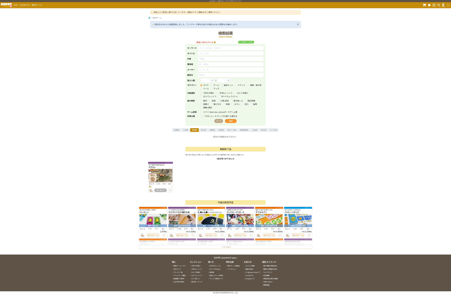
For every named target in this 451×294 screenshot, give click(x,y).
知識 (228, 104)
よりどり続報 (250, 266)
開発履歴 (266, 285)
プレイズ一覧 (178, 272)
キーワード (192, 48)
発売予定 (151, 235)
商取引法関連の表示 (270, 269)
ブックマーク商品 (179, 275)
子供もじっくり (225, 93)
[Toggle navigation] (448, 5)
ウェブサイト (268, 272)
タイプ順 (273, 130)
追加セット (228, 85)
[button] (215, 42)
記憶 (214, 101)
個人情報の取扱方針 (270, 266)
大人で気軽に (242, 93)
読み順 (203, 130)
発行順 (263, 130)
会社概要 (266, 275)
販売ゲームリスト (179, 266)
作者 (189, 59)
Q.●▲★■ (203, 212)
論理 (255, 104)
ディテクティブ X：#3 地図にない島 (179, 212)
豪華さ (206, 104)
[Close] (298, 24)
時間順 (221, 130)
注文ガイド (177, 269)
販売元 (190, 75)
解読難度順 (244, 130)
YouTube (248, 275)
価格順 (194, 130)
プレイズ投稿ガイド (216, 279)
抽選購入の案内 (178, 279)
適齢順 (212, 130)
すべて (206, 85)
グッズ (216, 88)
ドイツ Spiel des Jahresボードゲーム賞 (220, 112)
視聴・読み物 (255, 85)
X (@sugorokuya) (251, 272)
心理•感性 (224, 101)
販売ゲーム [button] (36, 5)
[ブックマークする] (170, 190)
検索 (230, 121)
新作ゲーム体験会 (233, 266)
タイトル (191, 53)
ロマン (237, 104)
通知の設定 (249, 269)
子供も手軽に (209, 93)
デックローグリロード (235, 212)
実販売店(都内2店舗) (270, 279)
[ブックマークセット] (429, 5)
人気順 (185, 130)
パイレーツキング (292, 212)
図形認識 (251, 101)
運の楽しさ (238, 101)
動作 (205, 101)
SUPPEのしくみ (214, 266)
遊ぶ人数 (191, 80)
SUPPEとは (25, 5)
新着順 (176, 130)
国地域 (190, 64)
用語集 (211, 272)
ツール (206, 88)
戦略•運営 (207, 107)
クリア (219, 121)
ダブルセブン (261, 212)
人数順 (254, 130)
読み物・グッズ (196, 282)
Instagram (249, 279)
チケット (241, 85)
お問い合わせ (268, 282)
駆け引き (217, 104)
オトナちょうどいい (229, 96)
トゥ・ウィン (144, 212)
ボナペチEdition (214, 269)
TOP (16, 5)
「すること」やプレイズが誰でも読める (220, 116)
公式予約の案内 (178, 282)
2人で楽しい (195, 279)
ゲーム (216, 85)
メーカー (191, 69)
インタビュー (232, 269)
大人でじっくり (209, 96)
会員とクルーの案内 (216, 275)
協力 (246, 104)
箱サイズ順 (232, 130)
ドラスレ (152, 167)
